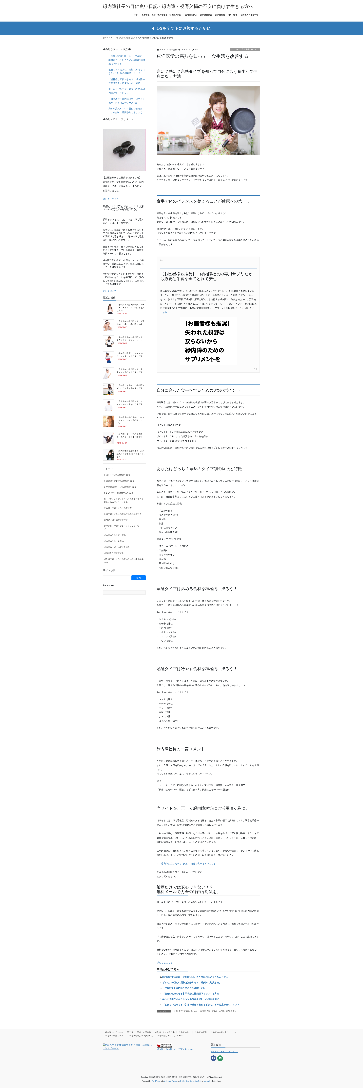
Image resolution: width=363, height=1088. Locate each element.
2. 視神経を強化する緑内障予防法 (119, 481)
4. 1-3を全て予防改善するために (245, 49)
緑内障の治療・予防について (224, 1032)
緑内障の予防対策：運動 (115, 535)
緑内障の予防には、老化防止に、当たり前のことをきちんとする (195, 977)
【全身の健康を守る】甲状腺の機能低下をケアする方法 (190, 993)
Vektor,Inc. (208, 1081)
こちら (163, 312)
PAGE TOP (352, 1052)
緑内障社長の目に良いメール (170, 1035)
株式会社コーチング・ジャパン (224, 1051)
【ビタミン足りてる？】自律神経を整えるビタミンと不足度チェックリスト (200, 1004)
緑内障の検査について (115, 1035)
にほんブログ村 (111, 1048)
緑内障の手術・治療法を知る (117, 547)
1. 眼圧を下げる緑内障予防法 (117, 475)
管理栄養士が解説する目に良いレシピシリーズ (123, 527)
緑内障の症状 (185, 1032)
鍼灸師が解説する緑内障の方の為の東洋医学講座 (123, 561)
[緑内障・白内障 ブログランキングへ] (164, 1045)
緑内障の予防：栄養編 (208, 1011)
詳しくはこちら (165, 962)
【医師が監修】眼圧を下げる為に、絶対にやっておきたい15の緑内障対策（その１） (126, 60)
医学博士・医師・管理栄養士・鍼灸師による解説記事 (151, 1032)
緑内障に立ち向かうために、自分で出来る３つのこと (188, 863)
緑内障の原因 (201, 1032)
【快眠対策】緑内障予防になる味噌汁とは (183, 988)
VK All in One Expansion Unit (190, 1081)
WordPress (156, 1081)
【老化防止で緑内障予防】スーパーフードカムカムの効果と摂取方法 (130, 307)
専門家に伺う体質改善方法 (116, 520)
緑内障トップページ (114, 1032)
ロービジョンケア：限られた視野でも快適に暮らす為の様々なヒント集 (123, 500)
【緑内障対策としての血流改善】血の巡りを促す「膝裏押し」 (129, 437)
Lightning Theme (170, 1081)
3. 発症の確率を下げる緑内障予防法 (120, 487)
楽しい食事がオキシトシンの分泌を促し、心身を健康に (190, 999)
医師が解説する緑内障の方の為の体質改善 (123, 514)
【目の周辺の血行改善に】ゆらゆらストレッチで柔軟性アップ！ (130, 420)
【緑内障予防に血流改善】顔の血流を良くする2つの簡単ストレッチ (131, 454)
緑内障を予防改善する (227, 1011)
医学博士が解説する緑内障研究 (118, 508)
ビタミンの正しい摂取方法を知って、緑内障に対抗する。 (191, 982)
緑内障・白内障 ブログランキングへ (175, 1049)
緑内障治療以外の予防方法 (141, 1035)
